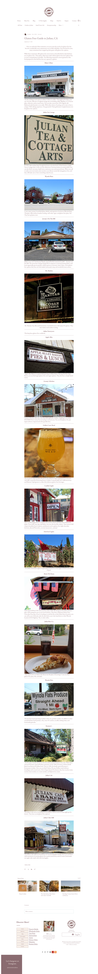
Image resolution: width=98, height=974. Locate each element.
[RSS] (55, 952)
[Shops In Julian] (27, 886)
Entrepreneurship (51, 25)
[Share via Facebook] (25, 869)
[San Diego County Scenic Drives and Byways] (70, 886)
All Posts (20, 25)
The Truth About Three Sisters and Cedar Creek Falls (48, 894)
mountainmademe (13, 967)
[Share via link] (34, 869)
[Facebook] (42, 952)
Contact (22, 946)
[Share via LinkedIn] (31, 869)
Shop (22, 939)
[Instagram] (45, 952)
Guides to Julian (29, 25)
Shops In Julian (22, 894)
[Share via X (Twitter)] (28, 869)
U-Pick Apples (22, 936)
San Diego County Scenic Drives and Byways (70, 894)
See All (79, 878)
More (60, 25)
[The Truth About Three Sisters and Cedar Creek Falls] (49, 886)
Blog (22, 934)
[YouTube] (50, 952)
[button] (80, 20)
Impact (22, 944)
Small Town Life (40, 25)
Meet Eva (22, 931)
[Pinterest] (48, 952)
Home (22, 929)
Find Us (22, 941)
